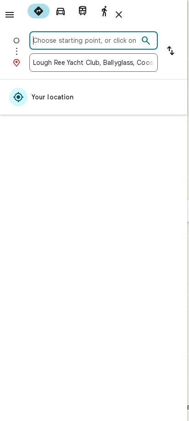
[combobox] (86, 40)
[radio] (39, 11)
